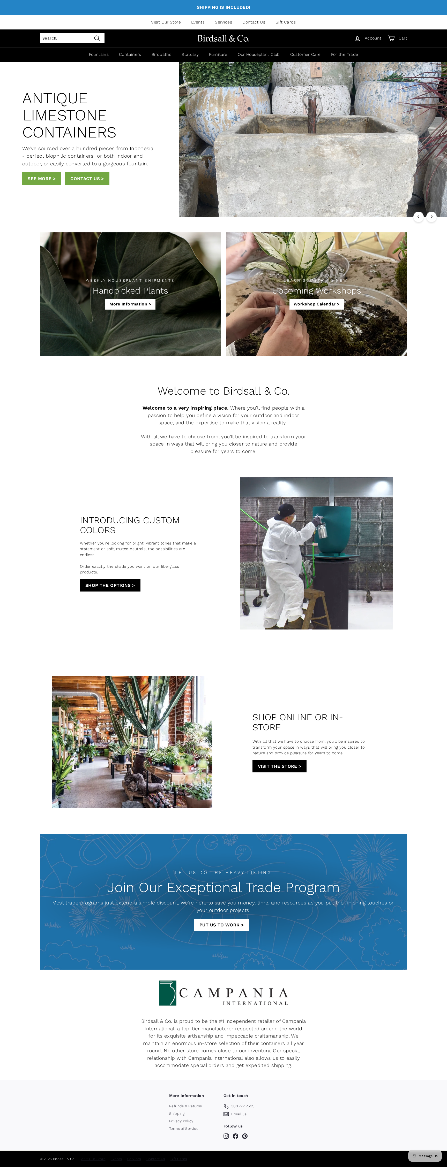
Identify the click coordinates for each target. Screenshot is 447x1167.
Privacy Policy (181, 1121)
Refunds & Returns (185, 1106)
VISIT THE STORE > (279, 766)
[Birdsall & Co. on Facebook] (235, 1136)
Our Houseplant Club (259, 54)
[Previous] (418, 217)
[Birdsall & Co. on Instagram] (226, 1136)
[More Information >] (130, 294)
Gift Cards (285, 22)
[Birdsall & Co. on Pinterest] (245, 1136)
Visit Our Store (166, 22)
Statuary (190, 54)
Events (198, 22)
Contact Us (253, 22)
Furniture (218, 54)
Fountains (99, 54)
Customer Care (305, 54)
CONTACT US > (44, 175)
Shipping (176, 1113)
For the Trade (344, 54)
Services (223, 22)
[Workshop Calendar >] (316, 294)
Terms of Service (183, 1128)
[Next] (431, 217)
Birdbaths (161, 54)
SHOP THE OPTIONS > (110, 585)
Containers (130, 54)
